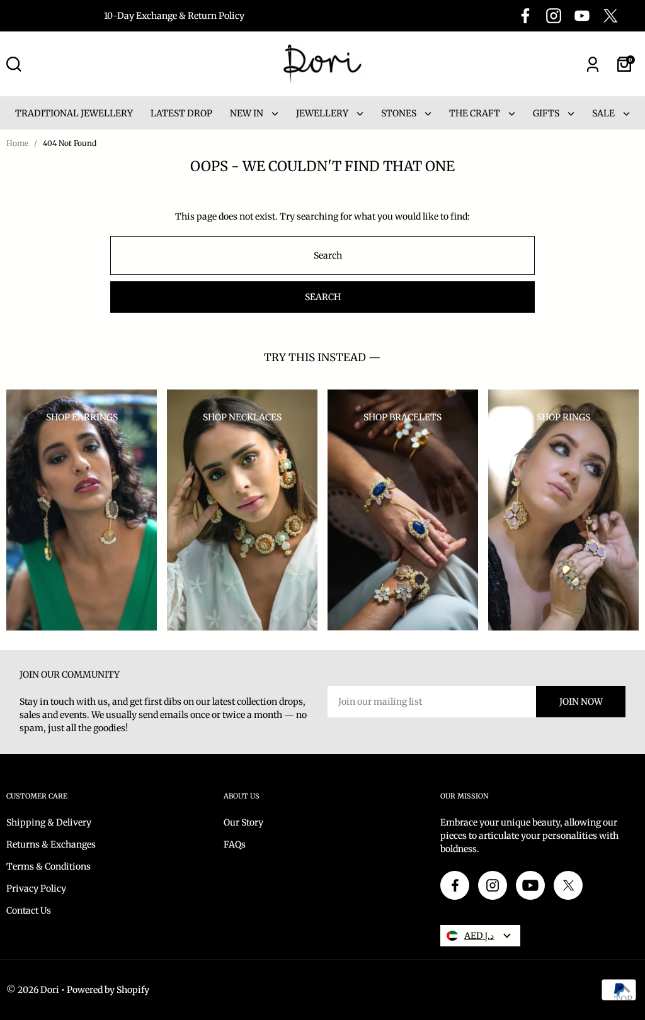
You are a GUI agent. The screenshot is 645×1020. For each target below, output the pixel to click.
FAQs (235, 844)
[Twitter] (610, 15)
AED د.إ (479, 935)
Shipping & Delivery (48, 822)
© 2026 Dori (32, 989)
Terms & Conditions (48, 866)
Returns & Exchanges (51, 844)
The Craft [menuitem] (475, 113)
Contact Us (28, 910)
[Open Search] (13, 64)
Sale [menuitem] (604, 113)
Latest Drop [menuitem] (181, 113)
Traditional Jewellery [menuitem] (74, 113)
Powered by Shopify (108, 989)
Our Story (243, 822)
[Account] (593, 64)
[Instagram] (553, 15)
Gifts (547, 113)
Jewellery (323, 113)
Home (17, 143)
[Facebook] (525, 15)
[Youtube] (582, 15)
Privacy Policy (36, 888)
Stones (399, 113)
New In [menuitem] (247, 113)
